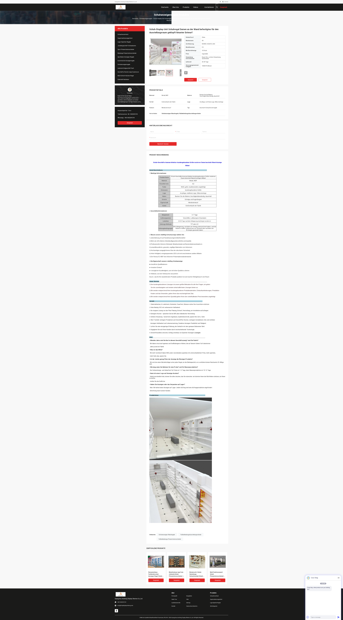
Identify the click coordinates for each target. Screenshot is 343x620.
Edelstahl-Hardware (123, 79)
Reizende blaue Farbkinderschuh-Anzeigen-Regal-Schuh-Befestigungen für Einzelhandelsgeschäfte (155, 574)
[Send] (338, 617)
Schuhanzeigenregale (146, 18)
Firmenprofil (174, 596)
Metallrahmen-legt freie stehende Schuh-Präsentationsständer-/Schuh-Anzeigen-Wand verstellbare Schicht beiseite (176, 574)
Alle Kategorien (213, 606)
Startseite (135, 18)
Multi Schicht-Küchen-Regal (126, 75)
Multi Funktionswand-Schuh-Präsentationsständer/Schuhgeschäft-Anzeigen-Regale (217, 574)
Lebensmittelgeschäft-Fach (126, 68)
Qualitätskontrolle (176, 602)
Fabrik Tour (174, 599)
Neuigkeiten (189, 596)
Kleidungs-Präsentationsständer (127, 53)
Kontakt (173, 606)
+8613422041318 (129, 117)
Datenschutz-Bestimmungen (192, 606)
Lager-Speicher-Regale (124, 42)
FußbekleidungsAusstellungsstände (191, 534)
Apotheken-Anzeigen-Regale (126, 57)
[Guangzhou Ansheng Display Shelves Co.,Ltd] (120, 7)
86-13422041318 (133, 114)
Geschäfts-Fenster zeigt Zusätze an (128, 72)
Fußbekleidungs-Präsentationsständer (170, 539)
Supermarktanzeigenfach (125, 38)
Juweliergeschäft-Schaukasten (127, 45)
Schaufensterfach (123, 34)
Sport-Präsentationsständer (126, 49)
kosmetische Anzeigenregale (126, 60)
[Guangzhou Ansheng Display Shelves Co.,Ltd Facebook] (220, 2)
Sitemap (188, 602)
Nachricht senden (163, 144)
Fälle (187, 599)
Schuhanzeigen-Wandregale (167, 534)
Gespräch (130, 123)
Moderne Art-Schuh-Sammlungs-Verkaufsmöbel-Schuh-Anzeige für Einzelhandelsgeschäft (196, 574)
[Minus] (338, 578)
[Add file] (307, 617)
